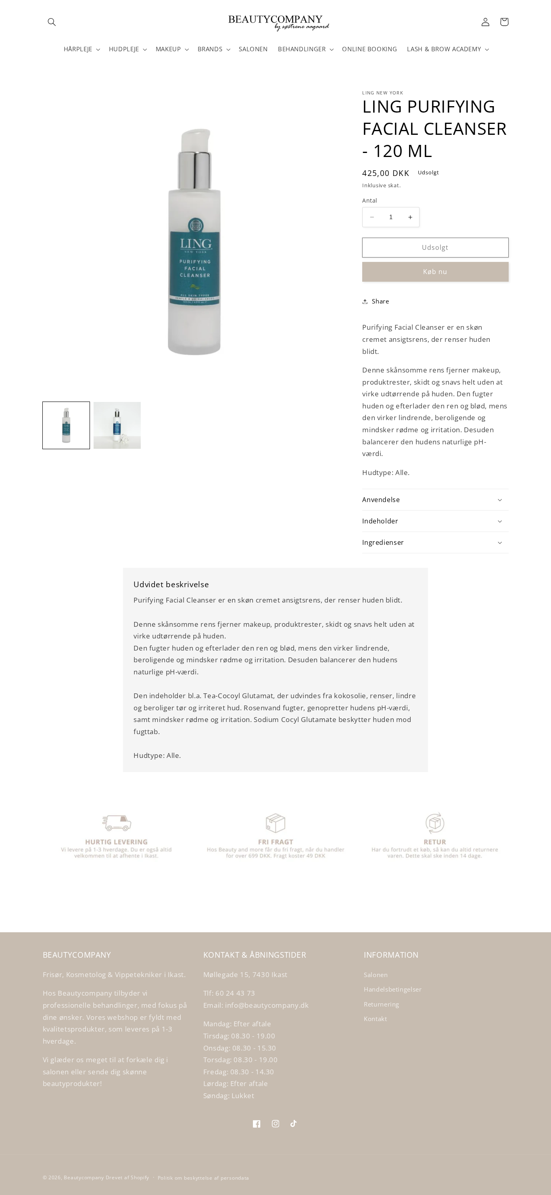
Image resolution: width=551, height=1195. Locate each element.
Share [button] (380, 301)
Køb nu (435, 271)
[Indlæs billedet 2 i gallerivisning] (117, 425)
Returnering (381, 1004)
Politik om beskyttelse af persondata (203, 1178)
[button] (52, 22)
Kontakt (375, 1019)
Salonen (376, 975)
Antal (369, 200)
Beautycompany (84, 1177)
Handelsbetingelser (393, 989)
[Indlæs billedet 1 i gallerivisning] (66, 425)
